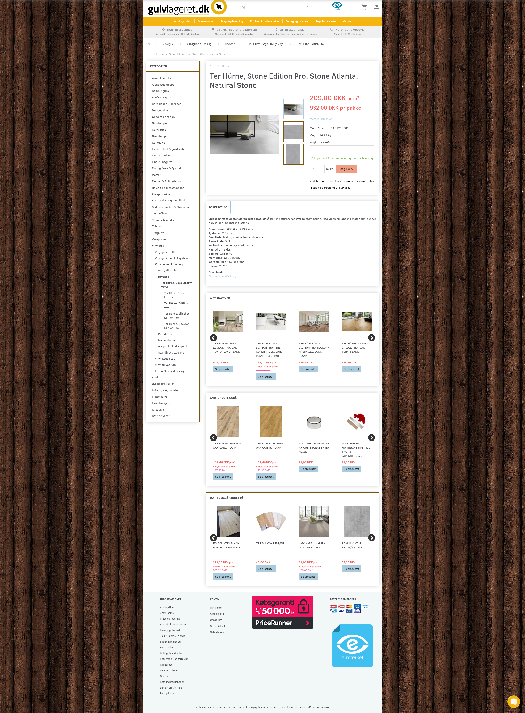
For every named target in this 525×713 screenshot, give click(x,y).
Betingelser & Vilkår (172, 653)
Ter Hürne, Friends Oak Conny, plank (270, 445)
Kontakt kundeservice (264, 21)
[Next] (371, 337)
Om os (347, 21)
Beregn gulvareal (297, 21)
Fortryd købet (168, 693)
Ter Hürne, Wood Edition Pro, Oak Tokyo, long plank (226, 347)
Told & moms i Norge (172, 635)
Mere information (321, 119)
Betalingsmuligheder (172, 681)
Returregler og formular (174, 658)
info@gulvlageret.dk (260, 707)
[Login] (376, 6)
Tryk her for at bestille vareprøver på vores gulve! (342, 181)
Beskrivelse (218, 207)
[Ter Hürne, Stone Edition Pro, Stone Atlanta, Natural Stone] (244, 134)
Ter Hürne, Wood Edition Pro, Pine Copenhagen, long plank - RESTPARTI (269, 349)
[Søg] (307, 6)
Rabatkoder (167, 664)
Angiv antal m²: (320, 142)
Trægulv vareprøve (270, 543)
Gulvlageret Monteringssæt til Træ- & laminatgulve (356, 449)
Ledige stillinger (169, 670)
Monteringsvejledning (222, 276)
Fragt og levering (231, 21)
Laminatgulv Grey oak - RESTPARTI (312, 545)
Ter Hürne (223, 66)
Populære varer (326, 21)
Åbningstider (182, 21)
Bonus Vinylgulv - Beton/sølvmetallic (356, 545)
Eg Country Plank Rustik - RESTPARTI (226, 545)
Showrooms (205, 21)
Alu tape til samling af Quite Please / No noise (314, 447)
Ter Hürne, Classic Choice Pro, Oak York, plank (355, 347)
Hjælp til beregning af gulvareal (330, 187)
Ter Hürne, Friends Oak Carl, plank (227, 445)
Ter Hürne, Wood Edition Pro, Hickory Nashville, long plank (314, 349)
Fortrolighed (167, 647)
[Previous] (213, 337)
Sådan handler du (170, 641)
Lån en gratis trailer (172, 687)
